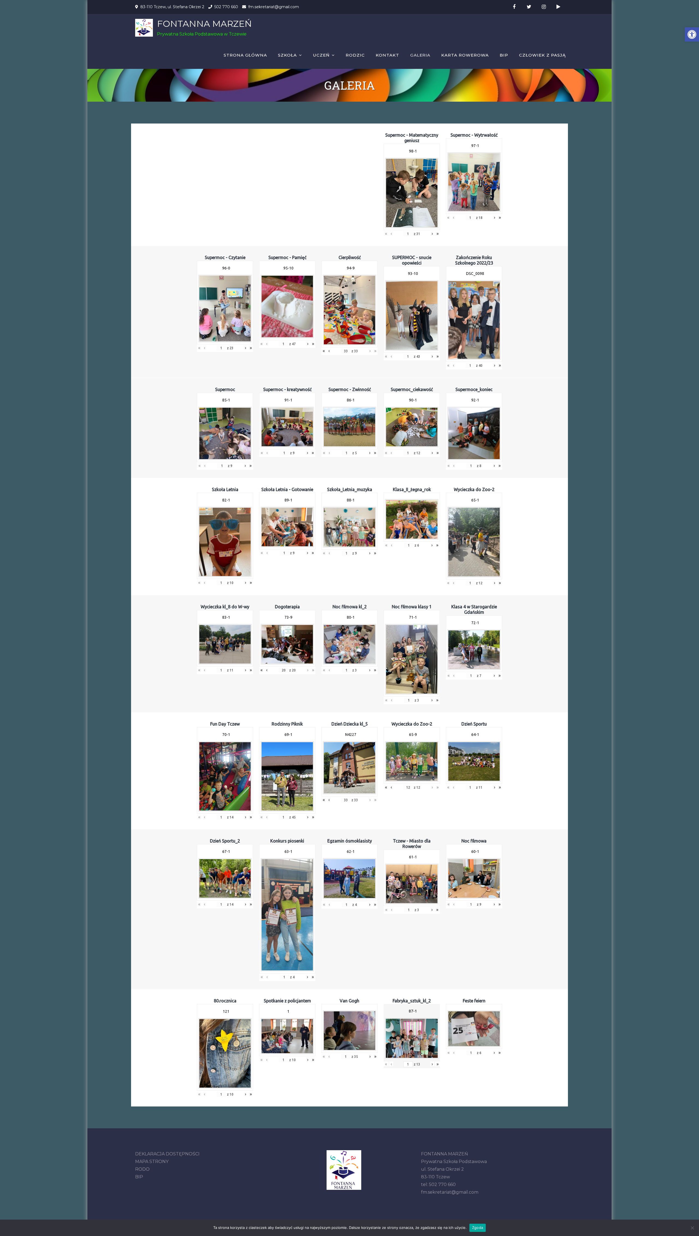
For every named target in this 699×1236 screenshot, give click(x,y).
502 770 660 (226, 6)
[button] (692, 34)
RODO (142, 1169)
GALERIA (420, 55)
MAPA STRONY (151, 1161)
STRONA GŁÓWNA (245, 55)
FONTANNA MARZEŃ (204, 23)
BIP (504, 55)
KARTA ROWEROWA (465, 55)
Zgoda (477, 1227)
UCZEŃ (321, 55)
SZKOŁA (287, 55)
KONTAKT (387, 55)
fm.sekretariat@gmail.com (273, 6)
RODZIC (355, 55)
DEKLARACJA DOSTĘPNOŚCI (167, 1153)
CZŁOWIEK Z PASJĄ (542, 55)
